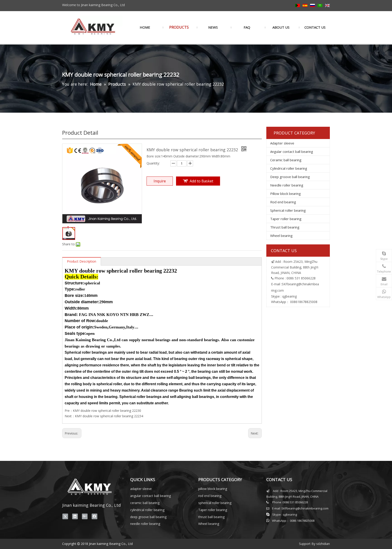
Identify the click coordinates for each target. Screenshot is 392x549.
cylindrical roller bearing (147, 510)
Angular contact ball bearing (291, 151)
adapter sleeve (141, 489)
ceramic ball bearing (144, 503)
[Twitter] (65, 516)
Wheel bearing (281, 235)
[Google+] (85, 516)
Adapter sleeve (282, 143)
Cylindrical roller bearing (288, 168)
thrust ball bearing (211, 517)
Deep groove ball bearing (290, 176)
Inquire (160, 181)
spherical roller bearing (214, 503)
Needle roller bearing (286, 185)
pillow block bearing (212, 489)
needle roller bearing (145, 524)
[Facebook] (94, 516)
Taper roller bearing (285, 218)
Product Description (81, 261)
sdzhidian (323, 544)
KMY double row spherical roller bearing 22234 (109, 416)
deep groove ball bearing (148, 517)
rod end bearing (209, 496)
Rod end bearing (283, 202)
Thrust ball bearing (284, 227)
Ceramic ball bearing (285, 160)
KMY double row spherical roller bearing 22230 (107, 410)
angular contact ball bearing (150, 496)
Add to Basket (201, 181)
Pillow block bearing (285, 193)
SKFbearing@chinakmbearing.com (305, 508)
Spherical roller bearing (288, 210)
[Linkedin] (75, 516)
